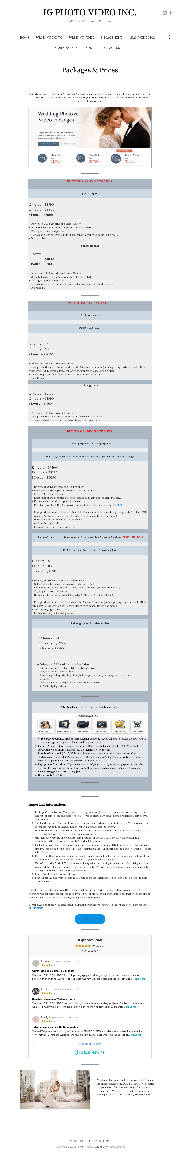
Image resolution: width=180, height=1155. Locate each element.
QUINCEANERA (66, 48)
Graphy (99, 1147)
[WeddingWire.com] (90, 1053)
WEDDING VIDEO (81, 37)
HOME (25, 37)
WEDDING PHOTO (49, 37)
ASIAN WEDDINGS (142, 37)
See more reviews (90, 1043)
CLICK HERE (115, 505)
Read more (139, 978)
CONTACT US (110, 48)
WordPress (76, 1147)
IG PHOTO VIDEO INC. (90, 13)
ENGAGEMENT (111, 37)
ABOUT (89, 48)
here (97, 760)
